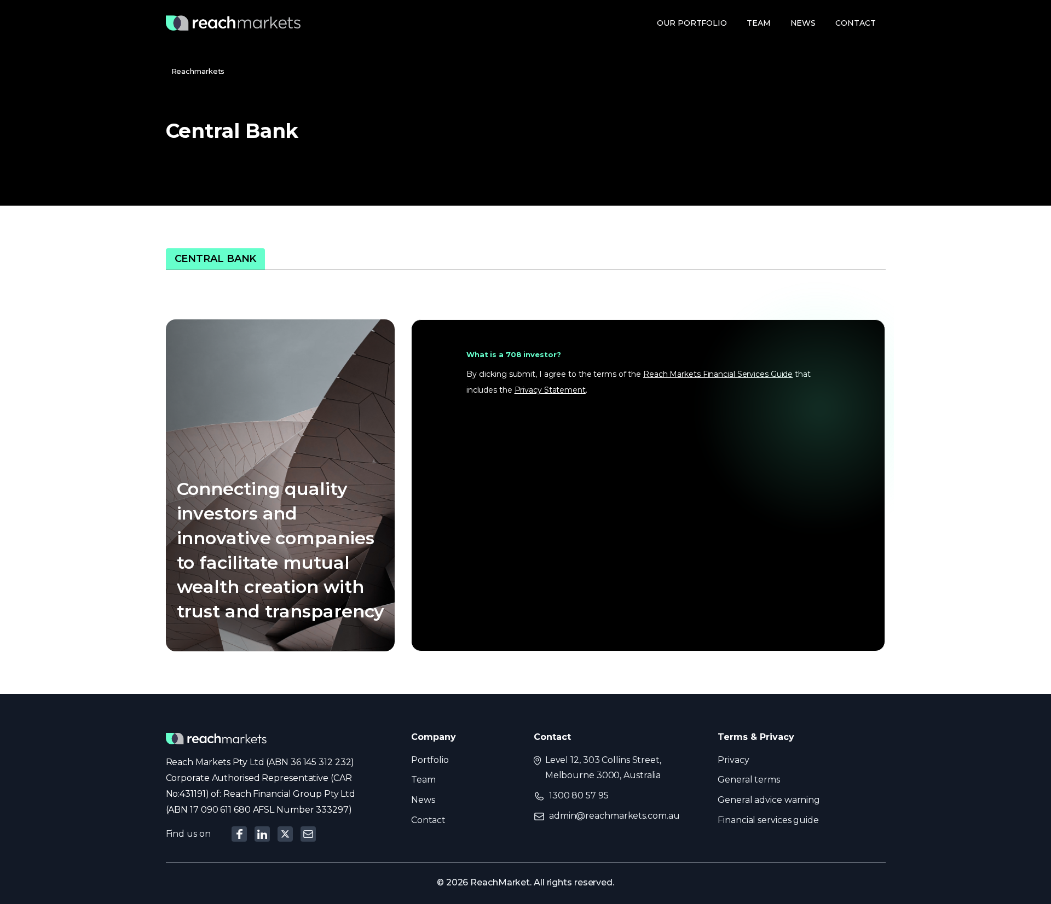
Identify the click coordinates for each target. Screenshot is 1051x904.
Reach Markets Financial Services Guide (718, 374)
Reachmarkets (198, 71)
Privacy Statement (550, 390)
